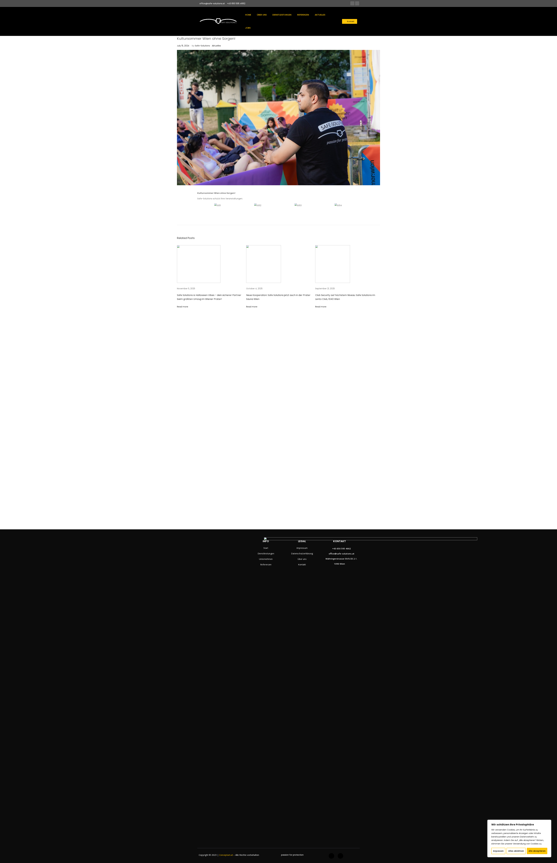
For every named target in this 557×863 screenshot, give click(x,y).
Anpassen (498, 851)
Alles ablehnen (516, 851)
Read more (182, 306)
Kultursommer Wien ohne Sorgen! (206, 38)
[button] (349, 21)
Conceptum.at (226, 854)
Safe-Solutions (202, 45)
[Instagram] (357, 3)
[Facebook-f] (331, 856)
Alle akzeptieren (537, 851)
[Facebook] (352, 3)
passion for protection (292, 854)
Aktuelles (216, 45)
